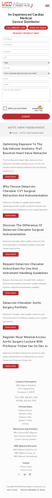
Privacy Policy (26, 466)
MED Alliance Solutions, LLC (25, 449)
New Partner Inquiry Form (25, 436)
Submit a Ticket (25, 420)
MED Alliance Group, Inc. (25, 453)
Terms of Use (26, 470)
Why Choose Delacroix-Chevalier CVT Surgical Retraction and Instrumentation (25, 191)
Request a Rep (25, 413)
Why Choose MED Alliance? (25, 432)
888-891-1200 (31, 397)
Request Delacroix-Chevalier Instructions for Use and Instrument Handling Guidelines (25, 268)
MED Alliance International (25, 456)
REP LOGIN (12, 490)
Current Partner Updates (25, 439)
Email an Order (38, 27)
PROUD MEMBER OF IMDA (32, 490)
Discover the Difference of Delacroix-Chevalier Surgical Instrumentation (23, 230)
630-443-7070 (30, 400)
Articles (25, 423)
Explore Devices (25, 410)
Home (14, 132)
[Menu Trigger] (47, 5)
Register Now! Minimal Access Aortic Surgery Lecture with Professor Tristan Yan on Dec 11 (25, 341)
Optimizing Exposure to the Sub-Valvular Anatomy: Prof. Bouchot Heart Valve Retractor (25, 148)
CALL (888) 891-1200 (15, 27)
